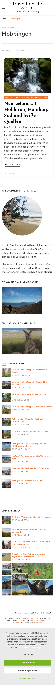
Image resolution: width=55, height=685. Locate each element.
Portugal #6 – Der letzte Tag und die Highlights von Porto (29, 444)
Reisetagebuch (12, 98)
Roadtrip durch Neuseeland (34, 98)
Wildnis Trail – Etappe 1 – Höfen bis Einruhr (32, 406)
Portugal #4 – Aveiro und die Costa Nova (30, 468)
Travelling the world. (28, 6)
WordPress (38, 623)
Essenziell (29, 654)
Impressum (46, 613)
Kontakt (17, 613)
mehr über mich (27, 264)
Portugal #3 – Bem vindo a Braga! (27, 480)
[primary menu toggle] (3, 8)
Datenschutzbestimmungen (30, 647)
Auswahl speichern (27, 670)
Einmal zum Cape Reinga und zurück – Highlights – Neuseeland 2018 (29, 555)
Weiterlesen (12, 165)
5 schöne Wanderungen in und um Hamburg (32, 431)
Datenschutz (31, 613)
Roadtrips (7, 268)
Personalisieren (27, 678)
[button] (6, 565)
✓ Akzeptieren (27, 662)
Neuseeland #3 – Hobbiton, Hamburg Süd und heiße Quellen (26, 112)
